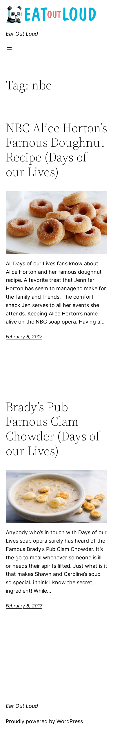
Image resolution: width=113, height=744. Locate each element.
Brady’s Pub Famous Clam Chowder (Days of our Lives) (53, 429)
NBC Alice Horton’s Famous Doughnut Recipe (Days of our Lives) (56, 150)
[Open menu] (9, 48)
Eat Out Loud (22, 34)
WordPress (70, 721)
